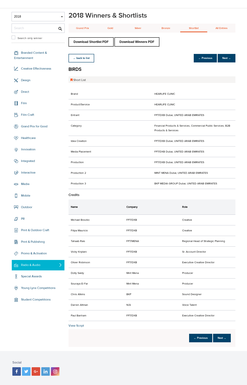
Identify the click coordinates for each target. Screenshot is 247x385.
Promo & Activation (34, 253)
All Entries (222, 28)
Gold (110, 28)
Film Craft (27, 115)
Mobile (25, 196)
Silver (138, 28)
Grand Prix (82, 28)
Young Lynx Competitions (38, 288)
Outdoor (26, 207)
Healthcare (28, 138)
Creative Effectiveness (36, 69)
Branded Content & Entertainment (30, 55)
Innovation (28, 149)
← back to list (81, 58)
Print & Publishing (33, 242)
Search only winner (30, 38)
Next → (226, 58)
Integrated (28, 161)
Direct (25, 92)
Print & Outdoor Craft (35, 230)
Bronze (166, 28)
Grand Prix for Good (34, 126)
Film (24, 103)
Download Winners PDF (136, 41)
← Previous (205, 58)
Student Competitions (36, 300)
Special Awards (31, 276)
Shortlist (194, 28)
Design (25, 80)
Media (25, 184)
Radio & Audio (30, 265)
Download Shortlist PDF (91, 41)
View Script (76, 326)
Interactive (28, 173)
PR (23, 219)
